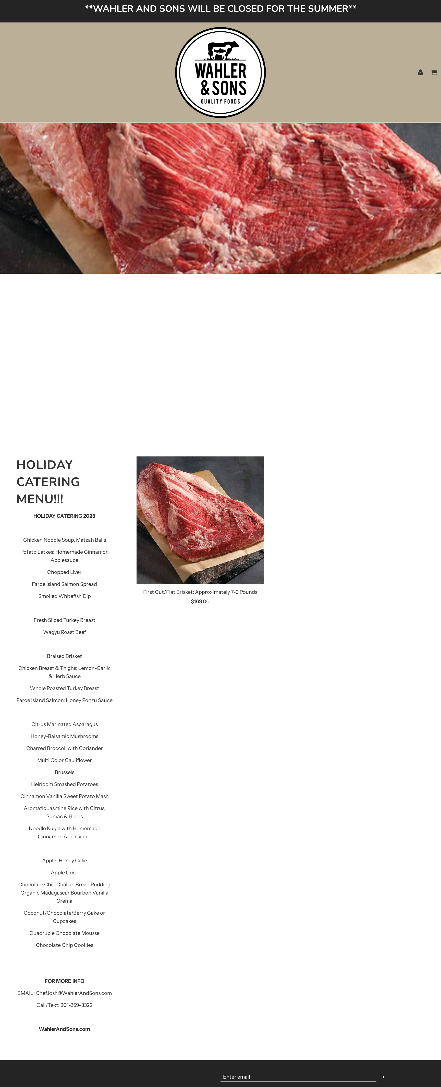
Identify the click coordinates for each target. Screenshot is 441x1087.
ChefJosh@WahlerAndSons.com (74, 993)
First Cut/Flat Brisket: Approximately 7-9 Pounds (200, 592)
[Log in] (420, 72)
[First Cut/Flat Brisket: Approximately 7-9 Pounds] (200, 520)
